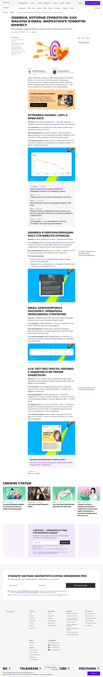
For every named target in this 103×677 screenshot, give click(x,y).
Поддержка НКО (52, 625)
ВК (5, 668)
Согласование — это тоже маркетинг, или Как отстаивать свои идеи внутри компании (48, 222)
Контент (50, 8)
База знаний (51, 615)
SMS (33, 8)
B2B (79, 38)
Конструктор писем (90, 613)
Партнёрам (32, 620)
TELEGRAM (29, 668)
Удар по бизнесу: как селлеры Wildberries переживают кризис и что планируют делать (48, 190)
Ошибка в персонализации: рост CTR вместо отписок (18, 44)
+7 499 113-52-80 (54, 647)
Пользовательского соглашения (29, 591)
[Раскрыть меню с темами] (76, 8)
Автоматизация (89, 620)
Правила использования (55, 552)
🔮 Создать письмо (83, 42)
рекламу (60, 595)
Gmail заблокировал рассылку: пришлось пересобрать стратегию (17, 48)
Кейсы (62, 3)
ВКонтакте (31, 473)
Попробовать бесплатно (38, 105)
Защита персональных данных (72, 629)
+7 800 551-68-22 (54, 645)
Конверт (11, 12)
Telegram (37, 473)
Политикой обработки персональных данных (48, 553)
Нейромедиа (32, 657)
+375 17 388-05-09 (55, 649)
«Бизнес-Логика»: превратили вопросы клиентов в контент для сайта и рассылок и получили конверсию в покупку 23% (51, 213)
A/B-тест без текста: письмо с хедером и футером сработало (18, 53)
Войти (81, 3)
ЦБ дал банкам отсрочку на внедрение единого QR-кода (50, 204)
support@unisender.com (54, 642)
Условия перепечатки (34, 654)
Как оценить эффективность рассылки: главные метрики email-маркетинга (87, 253)
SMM (44, 8)
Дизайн (39, 8)
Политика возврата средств (72, 625)
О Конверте (32, 642)
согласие (39, 545)
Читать (31, 645)
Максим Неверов (39, 71)
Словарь (50, 618)
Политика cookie (71, 622)
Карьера (31, 625)
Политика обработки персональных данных (72, 619)
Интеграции (88, 625)
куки (14, 672)
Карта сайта (32, 628)
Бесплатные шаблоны (91, 618)
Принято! (94, 673)
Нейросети (22, 8)
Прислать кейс (33, 652)
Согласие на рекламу (72, 632)
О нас (30, 613)
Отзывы (31, 623)
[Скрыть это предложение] (57, 667)
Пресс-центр (51, 623)
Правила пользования (72, 613)
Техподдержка (52, 620)
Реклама (87, 668)
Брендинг (58, 8)
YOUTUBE (59, 668)
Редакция (31, 647)
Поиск (98, 8)
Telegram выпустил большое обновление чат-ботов (50, 197)
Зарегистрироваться (92, 3)
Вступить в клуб (80, 585)
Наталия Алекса (63, 71)
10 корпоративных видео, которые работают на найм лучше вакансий (13, 507)
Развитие (65, 8)
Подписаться (65, 542)
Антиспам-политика (72, 615)
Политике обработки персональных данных (27, 592)
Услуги (40, 3)
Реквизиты (32, 618)
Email (29, 8)
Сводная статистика (90, 623)
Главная (5, 12)
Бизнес (72, 8)
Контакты (31, 615)
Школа (68, 3)
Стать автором (33, 649)
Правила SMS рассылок (73, 634)
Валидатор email (89, 615)
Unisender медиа (33, 659)
